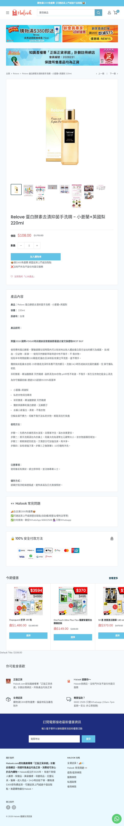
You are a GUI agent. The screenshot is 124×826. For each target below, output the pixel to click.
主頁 (8, 73)
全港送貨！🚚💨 (75, 763)
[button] (23, 276)
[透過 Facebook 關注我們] (8, 807)
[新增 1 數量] (37, 245)
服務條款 (71, 777)
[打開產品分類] (7, 13)
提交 (88, 738)
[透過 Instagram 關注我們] (14, 807)
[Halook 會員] (109, 12)
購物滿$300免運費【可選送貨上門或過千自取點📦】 (62, 3)
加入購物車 (35, 256)
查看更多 (114, 578)
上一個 (101, 73)
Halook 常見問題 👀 (77, 767)
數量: (13, 245)
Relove (16, 73)
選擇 (28, 635)
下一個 (113, 73)
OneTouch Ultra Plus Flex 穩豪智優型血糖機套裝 (73, 622)
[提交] (98, 12)
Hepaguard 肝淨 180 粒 (20, 619)
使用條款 (71, 786)
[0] (115, 12)
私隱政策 (71, 781)
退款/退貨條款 (74, 772)
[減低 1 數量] (21, 245)
